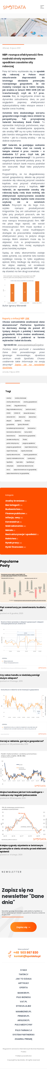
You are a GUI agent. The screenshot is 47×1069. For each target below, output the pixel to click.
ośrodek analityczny (13, 439)
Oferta (23, 987)
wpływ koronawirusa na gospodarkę (25, 470)
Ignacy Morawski (23, 424)
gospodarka (10, 424)
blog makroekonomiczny (14, 409)
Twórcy (23, 974)
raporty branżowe (26, 451)
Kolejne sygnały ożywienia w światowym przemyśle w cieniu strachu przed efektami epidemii (23, 848)
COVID (8, 413)
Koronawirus (12, 521)
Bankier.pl (23, 992)
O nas (23, 969)
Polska (25, 439)
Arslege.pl (23, 1020)
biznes (9, 406)
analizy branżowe (20, 398)
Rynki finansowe (14, 546)
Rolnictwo (10, 538)
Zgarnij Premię (23, 1038)
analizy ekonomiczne (13, 402)
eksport (9, 421)
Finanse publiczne (15, 513)
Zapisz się (23, 927)
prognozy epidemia (29, 443)
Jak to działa (24, 978)
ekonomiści (32, 417)
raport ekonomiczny (31, 447)
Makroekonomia (14, 525)
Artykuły (23, 983)
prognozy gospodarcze (14, 447)
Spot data (19, 462)
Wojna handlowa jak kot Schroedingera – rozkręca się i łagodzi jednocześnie (22, 794)
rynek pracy (31, 458)
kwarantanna (11, 436)
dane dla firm (11, 417)
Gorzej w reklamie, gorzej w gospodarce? (22, 741)
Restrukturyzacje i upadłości (20, 534)
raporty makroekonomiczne (15, 458)
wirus (8, 470)
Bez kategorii (12, 505)
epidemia (18, 421)
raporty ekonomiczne (13, 455)
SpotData (10, 462)
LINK (27, 318)
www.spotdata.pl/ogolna (31, 344)
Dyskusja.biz (23, 1005)
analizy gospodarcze (30, 402)
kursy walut (28, 432)
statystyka (10, 466)
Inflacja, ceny (12, 517)
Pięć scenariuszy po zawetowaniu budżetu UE (23, 609)
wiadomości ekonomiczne (25, 466)
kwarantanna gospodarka (27, 436)
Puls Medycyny (23, 1024)
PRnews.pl (23, 1015)
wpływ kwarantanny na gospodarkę (18, 473)
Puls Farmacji (23, 1030)
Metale (9, 530)
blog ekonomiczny (20, 406)
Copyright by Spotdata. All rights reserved (23, 1060)
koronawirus (31, 428)
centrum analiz (30, 409)
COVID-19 (17, 413)
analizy (9, 398)
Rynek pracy (12, 542)
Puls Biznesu (23, 997)
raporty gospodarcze (30, 455)
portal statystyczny (13, 443)
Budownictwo (12, 509)
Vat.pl (23, 1001)
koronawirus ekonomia (14, 432)
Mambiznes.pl (23, 1011)
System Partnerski (23, 1034)
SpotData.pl (30, 462)
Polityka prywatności (24, 1056)
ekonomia (22, 417)
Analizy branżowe (14, 500)
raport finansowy (12, 451)
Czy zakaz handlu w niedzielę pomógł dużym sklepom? (20, 677)
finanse (27, 421)
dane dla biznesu (29, 413)
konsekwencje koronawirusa (15, 428)
